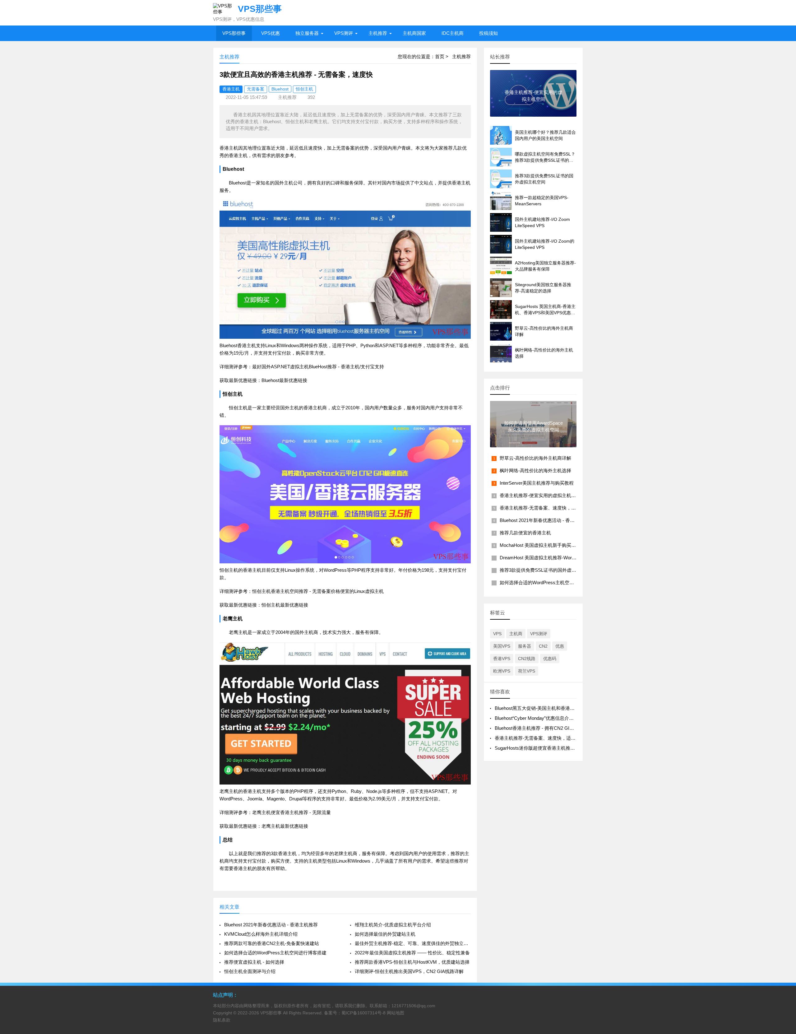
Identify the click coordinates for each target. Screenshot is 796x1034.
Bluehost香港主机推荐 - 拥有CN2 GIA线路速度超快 (547, 728)
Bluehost (280, 88)
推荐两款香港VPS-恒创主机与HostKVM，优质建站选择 (412, 962)
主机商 (515, 633)
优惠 (559, 646)
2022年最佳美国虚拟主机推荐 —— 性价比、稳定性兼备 (412, 952)
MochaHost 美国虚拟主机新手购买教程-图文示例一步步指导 (562, 545)
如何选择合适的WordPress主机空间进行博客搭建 (275, 952)
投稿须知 (488, 33)
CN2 (543, 646)
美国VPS (501, 646)
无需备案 (255, 88)
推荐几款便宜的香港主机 (525, 532)
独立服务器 (307, 33)
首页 (439, 56)
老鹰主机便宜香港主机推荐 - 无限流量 (291, 812)
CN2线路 (526, 658)
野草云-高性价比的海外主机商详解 (535, 458)
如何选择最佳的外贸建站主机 (385, 934)
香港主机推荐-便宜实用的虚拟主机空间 (540, 495)
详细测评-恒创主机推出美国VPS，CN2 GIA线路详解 (409, 971)
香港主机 (231, 88)
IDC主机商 (453, 33)
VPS (497, 633)
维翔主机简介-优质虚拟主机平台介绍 (393, 924)
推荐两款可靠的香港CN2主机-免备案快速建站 (271, 943)
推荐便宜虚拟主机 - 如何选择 (254, 962)
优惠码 (549, 658)
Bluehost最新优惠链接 (284, 380)
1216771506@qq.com (413, 1005)
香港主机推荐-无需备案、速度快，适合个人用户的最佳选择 (561, 507)
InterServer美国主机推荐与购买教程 (537, 483)
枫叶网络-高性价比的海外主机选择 (535, 470)
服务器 (524, 646)
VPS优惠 (270, 33)
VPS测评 (343, 33)
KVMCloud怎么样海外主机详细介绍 (261, 934)
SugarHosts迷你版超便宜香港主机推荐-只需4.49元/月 (550, 748)
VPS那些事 (234, 33)
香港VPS (501, 658)
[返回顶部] (783, 924)
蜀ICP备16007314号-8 (363, 1012)
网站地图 (395, 1012)
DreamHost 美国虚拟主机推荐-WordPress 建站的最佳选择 (560, 557)
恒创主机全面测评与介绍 (249, 971)
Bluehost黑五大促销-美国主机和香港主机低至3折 (545, 708)
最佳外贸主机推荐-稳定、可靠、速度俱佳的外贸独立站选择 (413, 943)
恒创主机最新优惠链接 (284, 605)
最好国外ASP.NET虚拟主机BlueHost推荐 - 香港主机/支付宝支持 (318, 366)
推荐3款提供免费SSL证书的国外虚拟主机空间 (547, 570)
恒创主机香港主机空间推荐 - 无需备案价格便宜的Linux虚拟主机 (318, 591)
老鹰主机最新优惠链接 (284, 826)
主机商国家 (414, 33)
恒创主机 (304, 88)
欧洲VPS (501, 670)
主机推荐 (377, 33)
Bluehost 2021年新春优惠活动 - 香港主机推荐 (271, 924)
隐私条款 (221, 1020)
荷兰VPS (526, 670)
